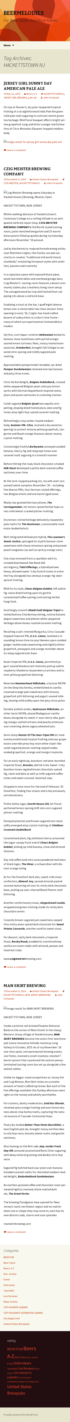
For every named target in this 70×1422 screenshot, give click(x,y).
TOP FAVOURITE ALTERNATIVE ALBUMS (23, 1312)
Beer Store (9, 1262)
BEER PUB (9, 1257)
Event (7, 1279)
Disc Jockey (10, 1273)
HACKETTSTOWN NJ (54, 93)
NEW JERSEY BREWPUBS (38, 994)
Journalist (9, 1290)
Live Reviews (11, 1296)
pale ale (32, 97)
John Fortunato (51, 97)
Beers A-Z (32, 93)
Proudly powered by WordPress (21, 1414)
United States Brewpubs (45, 179)
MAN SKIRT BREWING (25, 985)
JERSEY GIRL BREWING (15, 97)
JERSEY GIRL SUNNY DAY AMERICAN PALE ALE (28, 86)
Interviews (9, 1285)
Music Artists (10, 1301)
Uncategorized (12, 1318)
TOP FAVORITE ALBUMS (16, 1307)
